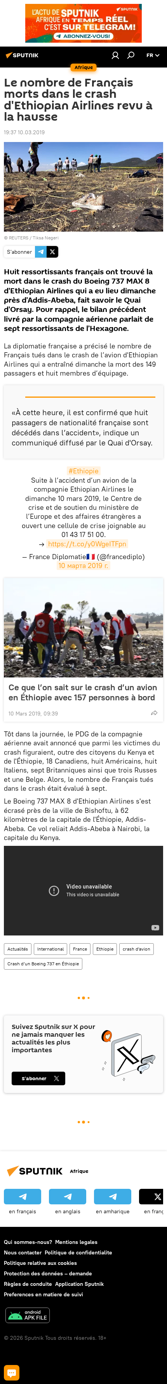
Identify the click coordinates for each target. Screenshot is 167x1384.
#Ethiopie (84, 470)
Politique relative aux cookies (40, 1262)
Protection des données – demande (48, 1273)
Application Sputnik (79, 1283)
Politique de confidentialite (78, 1252)
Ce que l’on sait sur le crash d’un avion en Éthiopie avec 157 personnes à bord (83, 692)
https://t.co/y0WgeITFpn (87, 543)
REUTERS (18, 238)
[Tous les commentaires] (11, 1373)
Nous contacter (23, 1252)
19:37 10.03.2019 (24, 132)
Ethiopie (104, 949)
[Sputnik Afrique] (23, 58)
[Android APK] (27, 1316)
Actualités (17, 949)
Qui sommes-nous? (28, 1241)
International (50, 949)
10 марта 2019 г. (83, 565)
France (80, 949)
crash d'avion (136, 949)
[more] (154, 713)
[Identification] (115, 55)
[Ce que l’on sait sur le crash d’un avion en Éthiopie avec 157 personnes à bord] (83, 627)
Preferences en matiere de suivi (43, 1294)
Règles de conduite (28, 1283)
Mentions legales (76, 1241)
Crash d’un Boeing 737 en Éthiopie (43, 964)
